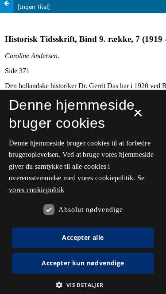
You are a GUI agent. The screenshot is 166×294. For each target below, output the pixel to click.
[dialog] (83, 192)
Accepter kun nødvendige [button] (83, 263)
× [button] (138, 116)
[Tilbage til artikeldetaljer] (6, 6)
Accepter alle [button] (83, 237)
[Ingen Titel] (34, 7)
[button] (82, 284)
